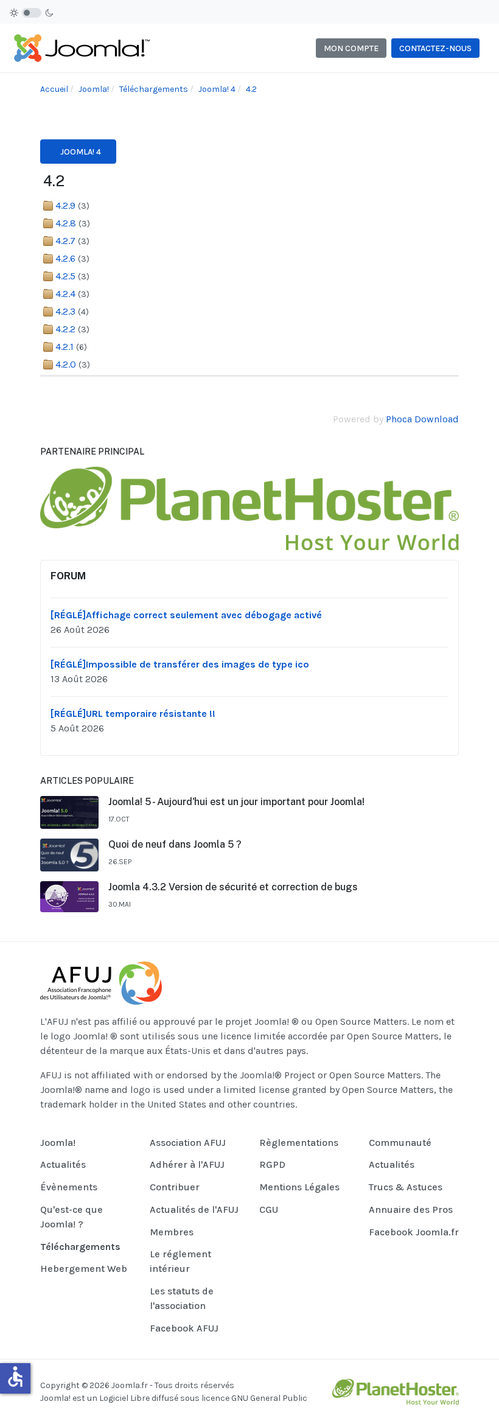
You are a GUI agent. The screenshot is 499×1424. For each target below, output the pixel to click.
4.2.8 (65, 223)
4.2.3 (65, 311)
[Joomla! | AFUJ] (81, 47)
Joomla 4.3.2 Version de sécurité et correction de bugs (233, 887)
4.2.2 (65, 329)
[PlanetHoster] (249, 507)
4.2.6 (65, 258)
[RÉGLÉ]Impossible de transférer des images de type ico (180, 664)
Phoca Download (422, 419)
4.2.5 (65, 276)
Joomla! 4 (80, 152)
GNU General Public (269, 1398)
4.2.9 (65, 205)
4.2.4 (65, 293)
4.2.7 (65, 240)
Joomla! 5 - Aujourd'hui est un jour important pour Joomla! (236, 802)
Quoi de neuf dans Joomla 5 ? (175, 844)
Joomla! (55, 1398)
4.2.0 (65, 364)
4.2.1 (64, 346)
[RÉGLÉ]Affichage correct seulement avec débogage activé (186, 615)
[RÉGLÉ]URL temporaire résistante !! (133, 713)
